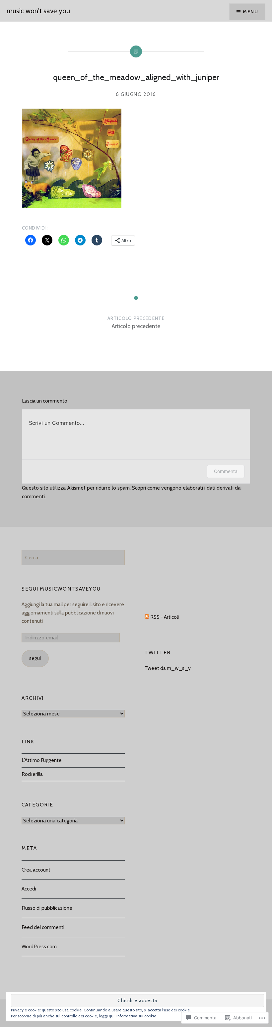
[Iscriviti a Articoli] (147, 617)
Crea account (36, 870)
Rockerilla (32, 774)
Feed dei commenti (43, 927)
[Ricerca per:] (73, 557)
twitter (158, 652)
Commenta (226, 471)
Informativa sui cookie (136, 1015)
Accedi (29, 889)
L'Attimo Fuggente (42, 760)
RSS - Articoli (164, 617)
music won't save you (38, 11)
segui (35, 658)
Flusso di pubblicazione (47, 908)
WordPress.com (39, 946)
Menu (250, 12)
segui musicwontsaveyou (61, 589)
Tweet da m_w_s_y (168, 668)
